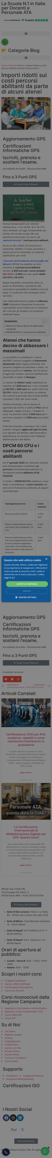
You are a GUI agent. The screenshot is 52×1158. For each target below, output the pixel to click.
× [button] (46, 559)
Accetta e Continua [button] (27, 584)
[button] (26, 597)
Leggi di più (9, 577)
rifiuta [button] (27, 591)
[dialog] (26, 579)
